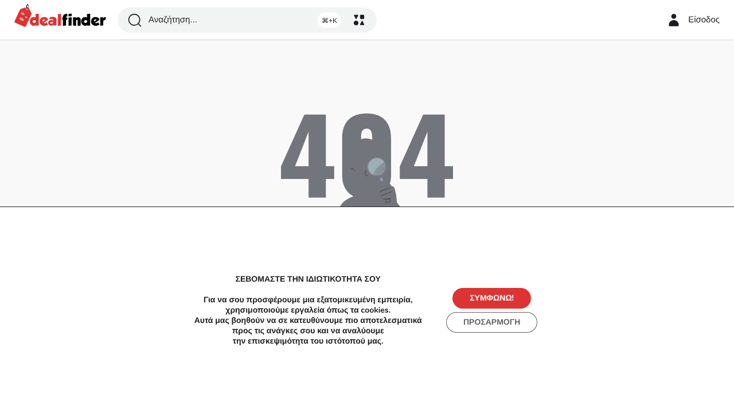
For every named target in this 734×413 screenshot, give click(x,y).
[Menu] (359, 20)
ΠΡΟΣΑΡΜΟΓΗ (491, 322)
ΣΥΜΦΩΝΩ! (492, 298)
